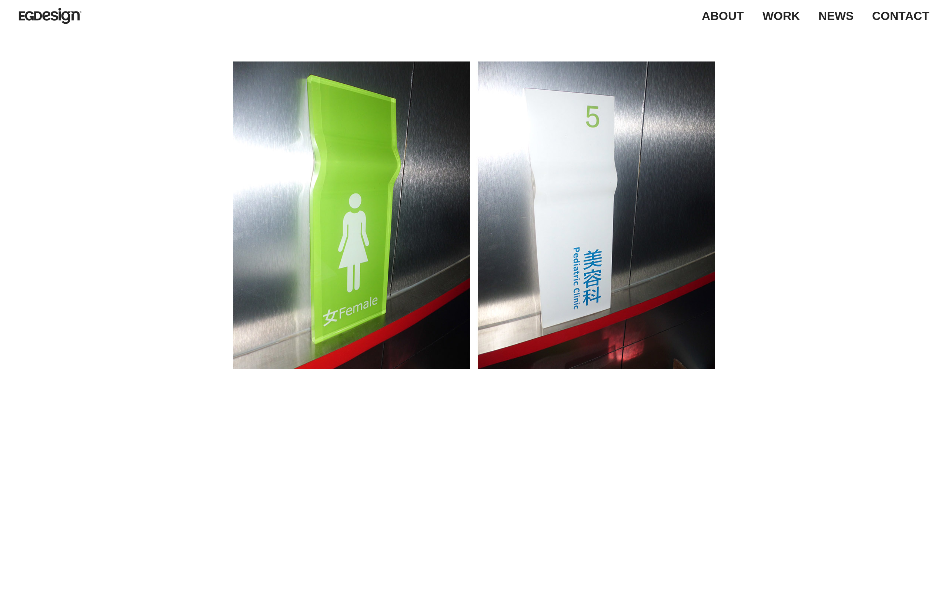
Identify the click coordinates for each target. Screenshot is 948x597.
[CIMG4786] (474, 215)
